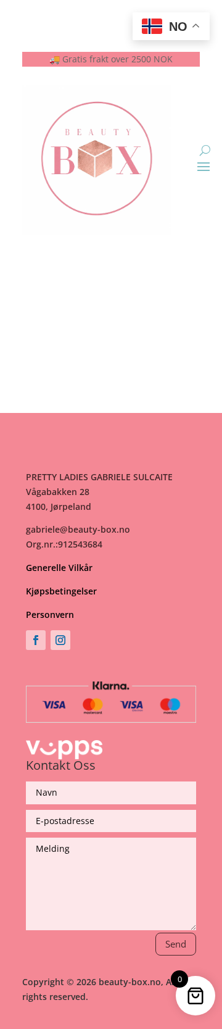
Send (175, 944)
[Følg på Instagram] (60, 640)
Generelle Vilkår (59, 567)
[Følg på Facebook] (36, 640)
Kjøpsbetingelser (61, 591)
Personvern (50, 614)
